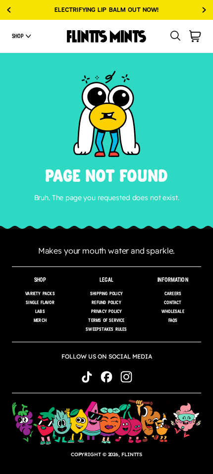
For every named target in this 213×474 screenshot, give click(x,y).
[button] (21, 36)
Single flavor (40, 302)
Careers (172, 293)
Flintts (131, 454)
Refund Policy (106, 302)
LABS (40, 311)
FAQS (173, 320)
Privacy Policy (106, 311)
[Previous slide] (9, 10)
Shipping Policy (106, 293)
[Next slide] (204, 10)
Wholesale (172, 311)
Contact (172, 302)
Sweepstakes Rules (106, 329)
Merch (40, 320)
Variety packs (40, 293)
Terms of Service (106, 320)
